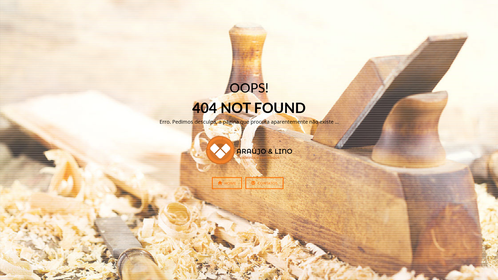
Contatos (267, 183)
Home (229, 183)
